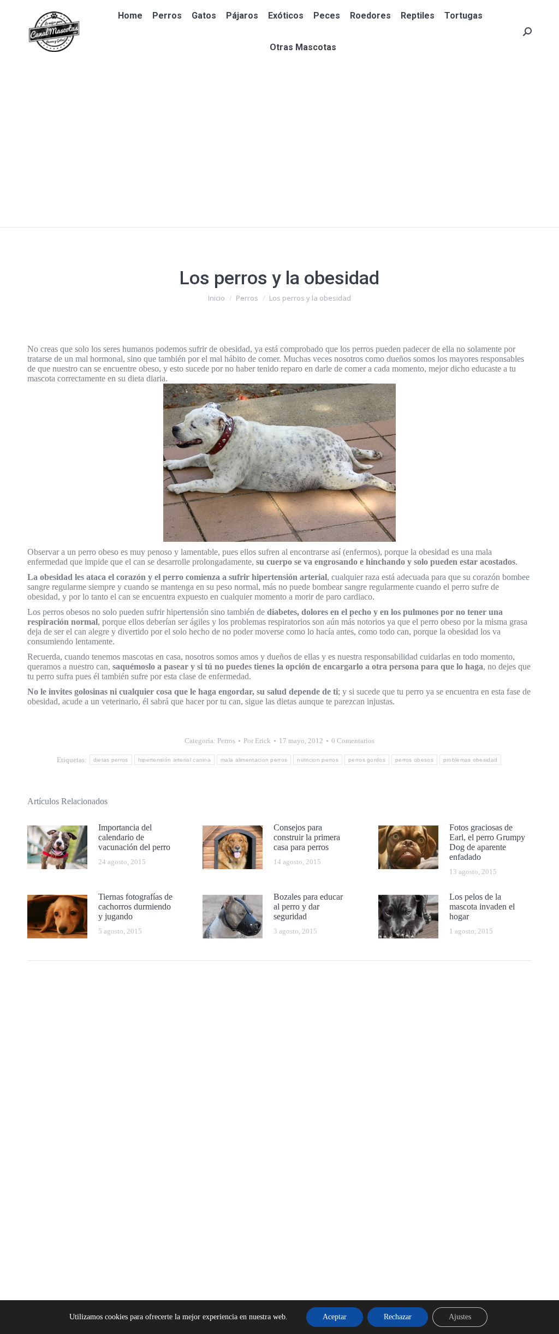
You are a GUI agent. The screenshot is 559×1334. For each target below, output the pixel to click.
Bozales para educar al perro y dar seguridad (308, 906)
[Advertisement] (279, 145)
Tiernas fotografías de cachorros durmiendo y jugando (135, 906)
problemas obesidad (470, 760)
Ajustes (460, 1317)
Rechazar (398, 1317)
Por (257, 741)
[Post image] (57, 847)
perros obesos (414, 760)
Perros (226, 741)
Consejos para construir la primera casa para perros (306, 837)
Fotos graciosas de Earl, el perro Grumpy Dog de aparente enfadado (487, 842)
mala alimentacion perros (254, 760)
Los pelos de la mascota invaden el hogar (482, 906)
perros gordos (366, 760)
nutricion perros (317, 760)
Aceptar (335, 1317)
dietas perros (110, 760)
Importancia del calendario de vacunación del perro (134, 837)
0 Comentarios (352, 741)
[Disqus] (279, 1124)
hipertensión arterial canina (174, 760)
